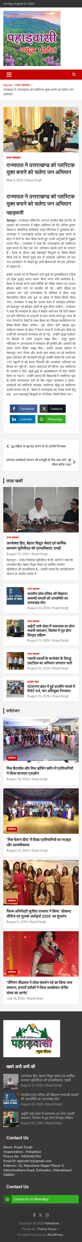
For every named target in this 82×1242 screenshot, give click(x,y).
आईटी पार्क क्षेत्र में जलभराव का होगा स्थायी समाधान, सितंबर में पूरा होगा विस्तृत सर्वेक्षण (51, 630)
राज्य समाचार (14, 157)
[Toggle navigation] (9, 75)
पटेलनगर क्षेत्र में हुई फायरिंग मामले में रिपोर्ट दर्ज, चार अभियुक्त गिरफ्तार (51, 688)
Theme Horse (47, 1229)
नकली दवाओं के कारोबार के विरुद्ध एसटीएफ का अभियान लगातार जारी (49, 660)
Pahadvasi (52, 1223)
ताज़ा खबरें (14, 480)
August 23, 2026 (18, 554)
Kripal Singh (34, 180)
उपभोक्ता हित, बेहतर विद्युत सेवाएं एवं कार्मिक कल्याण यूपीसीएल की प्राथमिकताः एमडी (48, 1078)
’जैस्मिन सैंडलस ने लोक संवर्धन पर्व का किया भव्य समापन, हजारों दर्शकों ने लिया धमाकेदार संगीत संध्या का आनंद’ (39, 987)
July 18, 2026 (16, 998)
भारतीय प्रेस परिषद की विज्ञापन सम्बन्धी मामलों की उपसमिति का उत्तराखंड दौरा (47, 598)
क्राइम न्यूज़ (32, 681)
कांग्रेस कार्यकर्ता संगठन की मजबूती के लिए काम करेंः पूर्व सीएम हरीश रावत (39, 462)
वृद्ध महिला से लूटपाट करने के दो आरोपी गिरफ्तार (38, 446)
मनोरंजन (12, 711)
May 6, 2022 (15, 180)
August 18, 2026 (18, 779)
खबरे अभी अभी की (20, 1066)
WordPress (55, 1235)
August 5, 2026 (17, 922)
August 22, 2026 (38, 696)
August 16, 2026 (18, 850)
